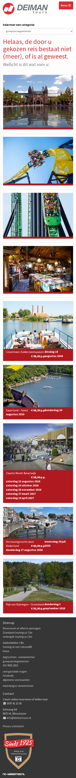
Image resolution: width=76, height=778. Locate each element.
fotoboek (8, 675)
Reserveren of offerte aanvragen (22, 628)
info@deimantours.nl (19, 718)
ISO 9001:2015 (10, 665)
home (6, 651)
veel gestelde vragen (15, 671)
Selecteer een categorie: (19, 25)
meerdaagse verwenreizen (18, 686)
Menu (64, 5)
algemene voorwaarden (16, 680)
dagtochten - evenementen (19, 657)
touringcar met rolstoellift (17, 647)
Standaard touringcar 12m (17, 632)
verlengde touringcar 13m (17, 636)
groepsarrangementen (16, 661)
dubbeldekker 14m (13, 643)
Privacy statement (13, 726)
